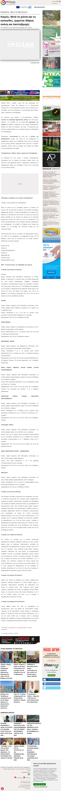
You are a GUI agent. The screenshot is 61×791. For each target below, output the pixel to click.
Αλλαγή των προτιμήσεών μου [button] (40, 786)
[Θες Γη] (51, 113)
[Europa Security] (20, 640)
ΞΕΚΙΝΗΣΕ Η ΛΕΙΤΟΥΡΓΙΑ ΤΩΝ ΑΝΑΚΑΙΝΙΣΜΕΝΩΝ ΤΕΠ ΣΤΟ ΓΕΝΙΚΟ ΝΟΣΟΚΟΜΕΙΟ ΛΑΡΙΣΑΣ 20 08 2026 (20, 729)
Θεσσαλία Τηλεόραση (7, 767)
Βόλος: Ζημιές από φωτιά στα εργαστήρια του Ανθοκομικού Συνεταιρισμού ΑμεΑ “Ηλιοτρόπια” (51, 209)
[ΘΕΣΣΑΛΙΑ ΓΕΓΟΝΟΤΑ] (20, 92)
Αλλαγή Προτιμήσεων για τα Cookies (14, 769)
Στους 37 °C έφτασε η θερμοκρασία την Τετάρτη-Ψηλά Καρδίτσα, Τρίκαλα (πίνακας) (20, 698)
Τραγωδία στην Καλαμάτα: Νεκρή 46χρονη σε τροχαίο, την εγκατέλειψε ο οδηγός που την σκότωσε (51, 216)
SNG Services (19, 767)
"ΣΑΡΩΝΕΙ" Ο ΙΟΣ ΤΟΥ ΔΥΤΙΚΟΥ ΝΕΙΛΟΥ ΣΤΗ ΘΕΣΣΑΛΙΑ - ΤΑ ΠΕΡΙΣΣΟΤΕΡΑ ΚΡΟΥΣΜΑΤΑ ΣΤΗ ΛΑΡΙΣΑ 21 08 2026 (6, 752)
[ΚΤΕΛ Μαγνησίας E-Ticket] (51, 79)
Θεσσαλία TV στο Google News (18, 627)
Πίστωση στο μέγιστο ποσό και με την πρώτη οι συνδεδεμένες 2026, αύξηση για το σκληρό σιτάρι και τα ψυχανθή (51, 203)
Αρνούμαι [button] (43, 784)
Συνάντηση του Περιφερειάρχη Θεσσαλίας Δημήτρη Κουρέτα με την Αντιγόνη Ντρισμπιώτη (51, 181)
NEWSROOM (47, 169)
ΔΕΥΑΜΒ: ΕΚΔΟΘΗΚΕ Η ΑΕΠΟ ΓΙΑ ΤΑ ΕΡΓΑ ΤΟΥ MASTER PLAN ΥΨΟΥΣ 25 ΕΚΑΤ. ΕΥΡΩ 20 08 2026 (7, 729)
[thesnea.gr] (51, 670)
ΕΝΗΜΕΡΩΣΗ (25, 772)
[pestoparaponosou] (51, 261)
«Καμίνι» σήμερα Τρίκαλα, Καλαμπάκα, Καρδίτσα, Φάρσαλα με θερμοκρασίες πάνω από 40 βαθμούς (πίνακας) (51, 174)
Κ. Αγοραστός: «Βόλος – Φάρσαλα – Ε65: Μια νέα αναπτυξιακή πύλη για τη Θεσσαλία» (33, 698)
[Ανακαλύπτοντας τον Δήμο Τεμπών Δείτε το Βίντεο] (51, 17)
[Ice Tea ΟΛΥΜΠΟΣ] (51, 144)
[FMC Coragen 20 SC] (51, 48)
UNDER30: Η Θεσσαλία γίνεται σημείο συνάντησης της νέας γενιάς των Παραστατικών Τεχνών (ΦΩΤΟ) (32, 670)
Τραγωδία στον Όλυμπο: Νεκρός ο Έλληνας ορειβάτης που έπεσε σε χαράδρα (51, 223)
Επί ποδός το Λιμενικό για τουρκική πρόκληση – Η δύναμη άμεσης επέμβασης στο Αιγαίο (51, 187)
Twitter (27, 777)
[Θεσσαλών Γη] (20, 98)
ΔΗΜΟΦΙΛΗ (56, 169)
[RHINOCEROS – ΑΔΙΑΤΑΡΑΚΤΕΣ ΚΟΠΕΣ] (51, 97)
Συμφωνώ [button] (36, 784)
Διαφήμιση (27, 767)
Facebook (19, 777)
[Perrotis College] (51, 64)
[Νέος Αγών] (51, 654)
